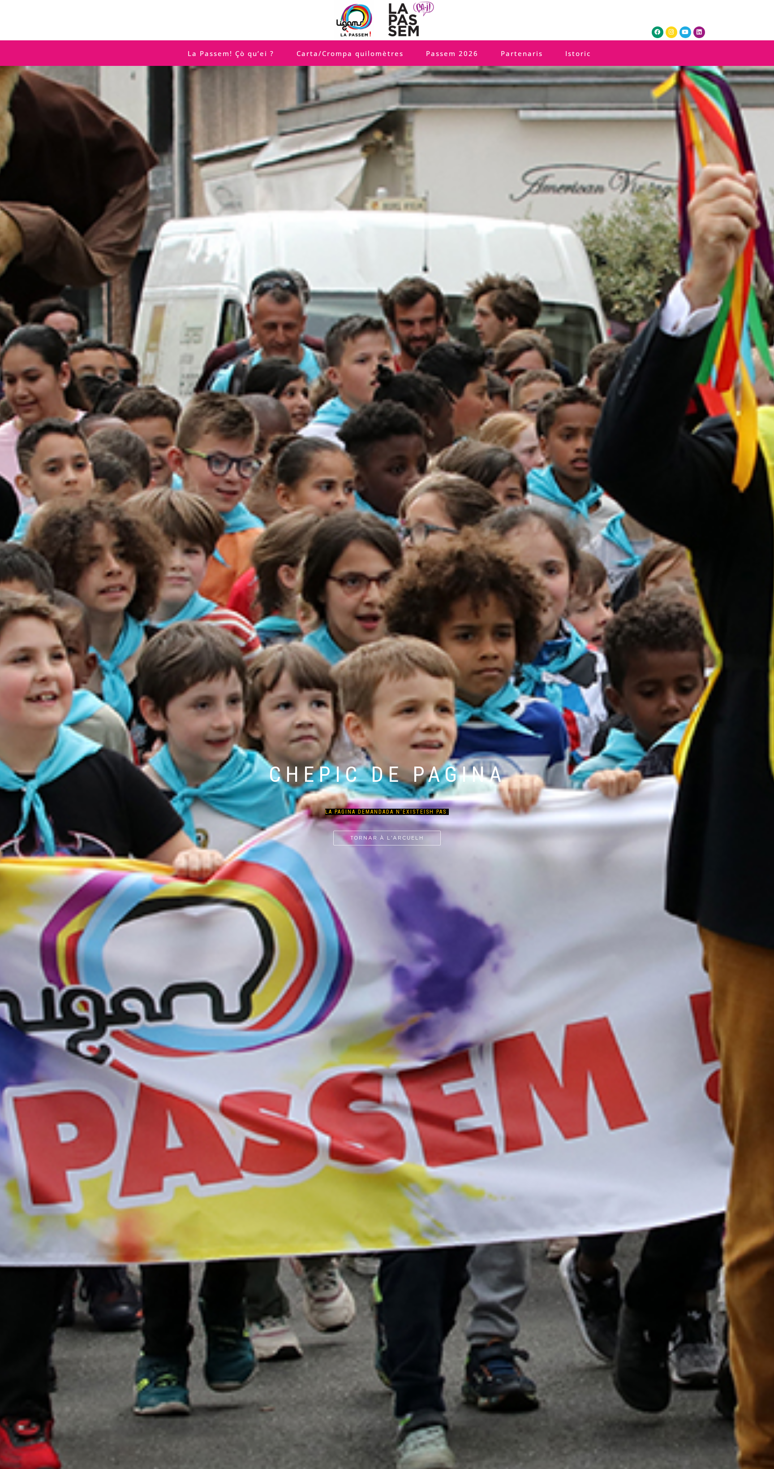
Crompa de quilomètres (384, 758)
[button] (377, 708)
